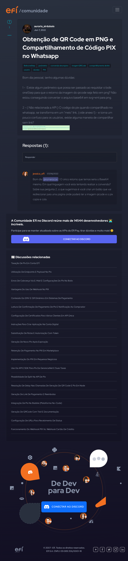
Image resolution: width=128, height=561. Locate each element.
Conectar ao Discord (68, 506)
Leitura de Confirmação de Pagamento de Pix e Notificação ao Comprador (48, 306)
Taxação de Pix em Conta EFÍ (25, 263)
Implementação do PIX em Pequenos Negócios (34, 359)
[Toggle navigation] (117, 9)
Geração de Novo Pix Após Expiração (29, 341)
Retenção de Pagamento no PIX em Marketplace (35, 350)
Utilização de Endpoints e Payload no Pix (31, 271)
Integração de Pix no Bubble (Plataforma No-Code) (36, 403)
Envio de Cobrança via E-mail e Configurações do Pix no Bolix (42, 280)
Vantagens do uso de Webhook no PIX (30, 289)
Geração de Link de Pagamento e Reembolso (33, 394)
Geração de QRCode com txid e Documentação (35, 411)
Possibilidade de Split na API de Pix (28, 376)
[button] (9, 35)
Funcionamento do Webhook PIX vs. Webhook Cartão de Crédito (42, 429)
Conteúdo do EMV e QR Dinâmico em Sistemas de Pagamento (42, 298)
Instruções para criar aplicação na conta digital (34, 324)
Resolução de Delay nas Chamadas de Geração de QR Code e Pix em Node (48, 385)
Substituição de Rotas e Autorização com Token (34, 333)
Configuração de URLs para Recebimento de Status (36, 420)
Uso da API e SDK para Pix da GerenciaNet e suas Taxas (38, 368)
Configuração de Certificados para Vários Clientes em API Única (42, 315)
